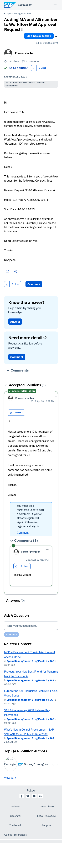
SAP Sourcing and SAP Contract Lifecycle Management (25, 84)
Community (25, 5)
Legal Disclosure (46, 816)
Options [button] (55, 36)
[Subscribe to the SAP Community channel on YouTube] (34, 796)
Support (46, 825)
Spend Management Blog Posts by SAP (30, 661)
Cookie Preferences (15, 834)
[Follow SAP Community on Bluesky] (28, 796)
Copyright (15, 816)
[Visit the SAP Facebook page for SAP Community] (21, 796)
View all (8, 777)
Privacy (15, 806)
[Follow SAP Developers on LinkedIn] (40, 796)
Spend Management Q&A (19, 13)
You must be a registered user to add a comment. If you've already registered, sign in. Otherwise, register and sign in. (30, 516)
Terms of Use (46, 806)
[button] (34, 68)
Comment (33, 284)
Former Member (24, 53)
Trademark (15, 825)
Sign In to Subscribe (39, 36)
